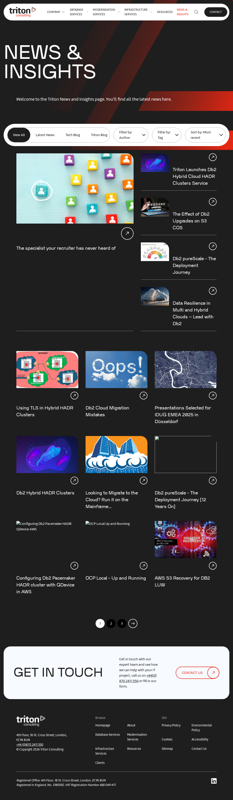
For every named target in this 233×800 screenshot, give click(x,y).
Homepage (102, 725)
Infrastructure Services (136, 12)
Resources (165, 12)
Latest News (45, 135)
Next (133, 623)
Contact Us (199, 749)
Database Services (76, 12)
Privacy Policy (171, 725)
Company (53, 12)
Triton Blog (99, 135)
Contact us (192, 673)
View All (19, 135)
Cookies (167, 739)
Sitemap (167, 749)
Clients (100, 763)
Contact (216, 12)
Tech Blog (73, 135)
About (131, 725)
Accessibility (200, 739)
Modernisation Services (104, 12)
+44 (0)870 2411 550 (29, 745)
